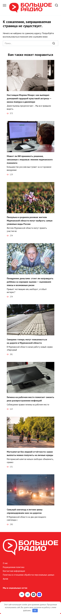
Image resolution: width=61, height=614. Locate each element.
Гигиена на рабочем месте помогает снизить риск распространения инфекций (30, 399)
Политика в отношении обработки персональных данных (28, 574)
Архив (5, 578)
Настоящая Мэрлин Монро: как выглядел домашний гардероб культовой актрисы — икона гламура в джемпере (29, 98)
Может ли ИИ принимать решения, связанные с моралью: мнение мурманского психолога (30, 159)
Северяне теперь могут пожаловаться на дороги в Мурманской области (27, 341)
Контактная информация (14, 571)
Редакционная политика (13, 567)
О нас (5, 563)
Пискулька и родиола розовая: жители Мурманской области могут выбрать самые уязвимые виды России (29, 220)
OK (35, 610)
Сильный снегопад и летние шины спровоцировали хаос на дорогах (24, 511)
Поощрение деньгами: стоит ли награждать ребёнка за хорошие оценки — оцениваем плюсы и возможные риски (30, 281)
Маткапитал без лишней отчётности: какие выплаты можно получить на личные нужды (30, 453)
